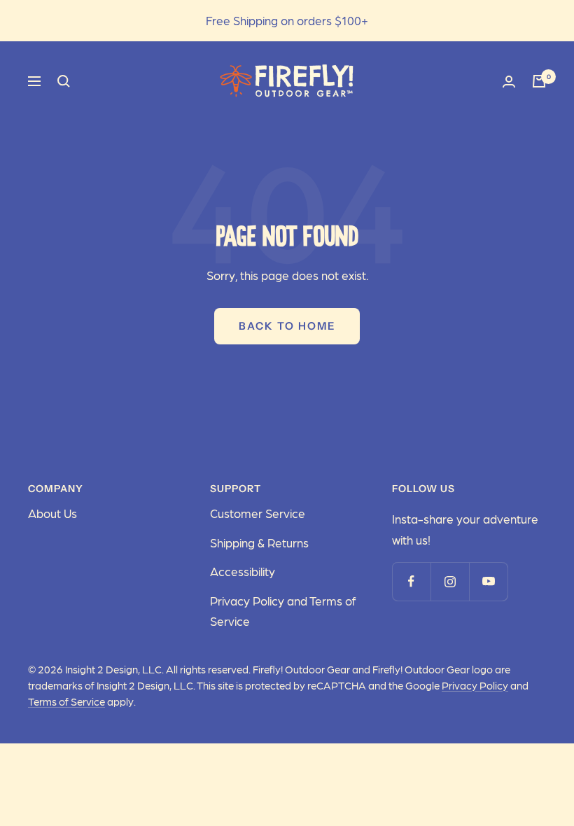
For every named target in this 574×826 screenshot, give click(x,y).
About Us (52, 513)
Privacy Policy (475, 685)
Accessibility (242, 571)
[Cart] (539, 81)
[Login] (509, 82)
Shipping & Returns (259, 543)
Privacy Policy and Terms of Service (283, 611)
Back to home (287, 325)
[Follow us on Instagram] (449, 581)
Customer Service (257, 513)
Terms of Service (66, 701)
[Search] (63, 81)
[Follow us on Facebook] (411, 581)
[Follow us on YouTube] (488, 581)
